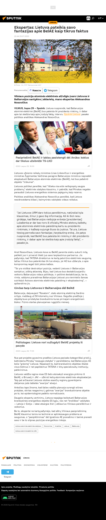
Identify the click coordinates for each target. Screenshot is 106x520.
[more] (88, 166)
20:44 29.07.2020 (21, 36)
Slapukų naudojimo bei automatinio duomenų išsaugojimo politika (28, 490)
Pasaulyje (6, 465)
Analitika (58, 426)
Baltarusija (75, 426)
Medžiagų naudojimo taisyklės (25, 487)
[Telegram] (51, 90)
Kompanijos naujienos (75, 490)
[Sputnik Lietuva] (12, 20)
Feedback (61, 490)
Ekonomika (48, 426)
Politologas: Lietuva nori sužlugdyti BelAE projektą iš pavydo (49, 344)
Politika (17, 465)
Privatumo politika (46, 487)
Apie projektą (6, 487)
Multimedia (66, 465)
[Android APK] (9, 498)
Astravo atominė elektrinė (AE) (26, 431)
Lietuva (66, 426)
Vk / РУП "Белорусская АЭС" (31, 85)
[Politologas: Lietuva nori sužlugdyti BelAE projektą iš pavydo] (53, 322)
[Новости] (35, 90)
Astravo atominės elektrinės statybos (28, 426)
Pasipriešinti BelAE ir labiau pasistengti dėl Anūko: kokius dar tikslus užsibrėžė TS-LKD (52, 159)
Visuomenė (42, 465)
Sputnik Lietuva (72, 114)
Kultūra (54, 465)
